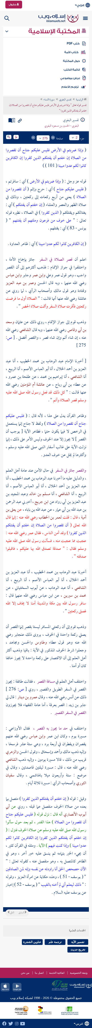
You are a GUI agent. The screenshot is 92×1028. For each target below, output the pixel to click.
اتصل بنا (39, 972)
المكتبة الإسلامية (54, 31)
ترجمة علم (55, 942)
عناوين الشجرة (32, 942)
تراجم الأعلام (70, 86)
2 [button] (76, 137)
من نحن (25, 972)
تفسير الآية (77, 942)
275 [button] (45, 138)
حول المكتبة (71, 61)
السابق (22, 912)
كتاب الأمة (71, 52)
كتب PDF (73, 43)
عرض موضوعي (70, 78)
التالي (12, 912)
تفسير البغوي (65, 100)
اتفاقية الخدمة (56, 972)
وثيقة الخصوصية (79, 972)
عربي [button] (80, 5)
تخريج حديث (78, 949)
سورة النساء (49, 100)
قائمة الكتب (72, 69)
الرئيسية (80, 100)
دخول (13, 4)
